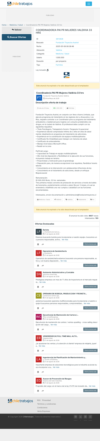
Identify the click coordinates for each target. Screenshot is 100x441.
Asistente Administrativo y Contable (58, 272)
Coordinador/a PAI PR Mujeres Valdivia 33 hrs (60, 93)
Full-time (59, 65)
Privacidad (46, 400)
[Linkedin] (85, 417)
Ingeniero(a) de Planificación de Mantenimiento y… (64, 357)
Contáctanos (42, 407)
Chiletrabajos (28, 417)
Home (4, 25)
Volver (17, 29)
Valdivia (59, 50)
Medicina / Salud (16, 25)
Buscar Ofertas (18, 37)
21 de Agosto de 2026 (51, 234)
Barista (46, 230)
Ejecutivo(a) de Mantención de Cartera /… (60, 315)
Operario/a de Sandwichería (55, 251)
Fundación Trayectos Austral (67, 42)
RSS (38, 400)
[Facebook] (75, 417)
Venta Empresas (43, 411)
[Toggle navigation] (89, 4)
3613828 (59, 39)
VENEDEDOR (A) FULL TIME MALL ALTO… (60, 336)
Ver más (65, 239)
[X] (80, 417)
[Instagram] (90, 417)
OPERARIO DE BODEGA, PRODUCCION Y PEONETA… (65, 294)
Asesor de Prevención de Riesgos (57, 379)
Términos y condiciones (46, 404)
